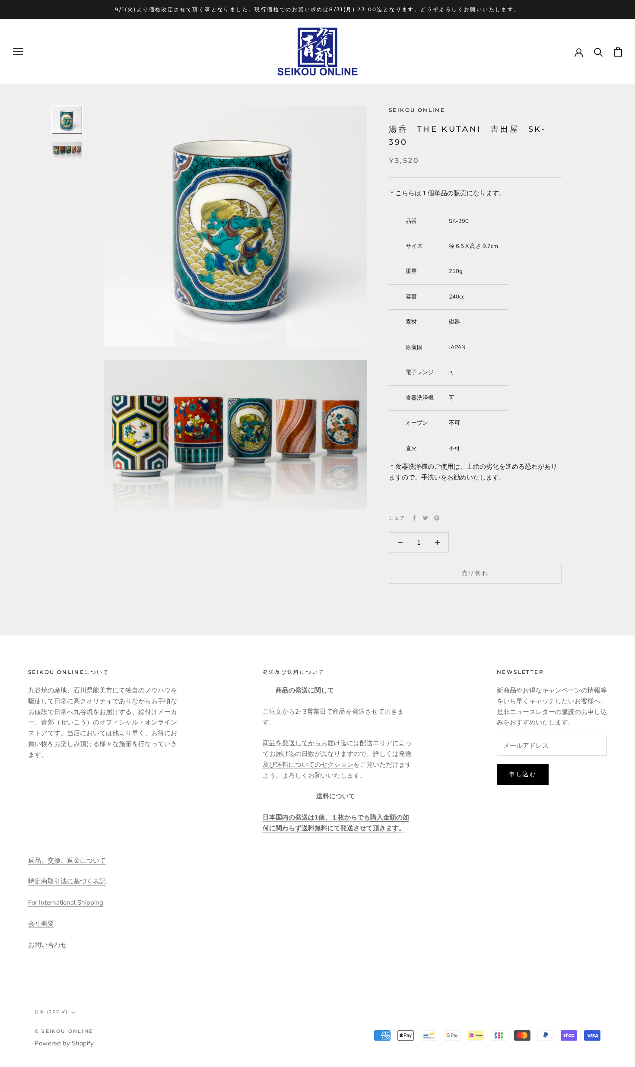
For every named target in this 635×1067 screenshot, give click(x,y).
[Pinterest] (436, 518)
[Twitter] (425, 518)
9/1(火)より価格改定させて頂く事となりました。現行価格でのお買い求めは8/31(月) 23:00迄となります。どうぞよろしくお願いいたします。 (317, 9)
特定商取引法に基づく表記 (67, 881)
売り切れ (475, 572)
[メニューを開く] (18, 51)
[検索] (598, 51)
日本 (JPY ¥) (51, 1012)
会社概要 (41, 923)
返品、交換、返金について (67, 860)
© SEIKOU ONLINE (64, 1031)
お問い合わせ (47, 944)
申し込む (522, 774)
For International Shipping (65, 902)
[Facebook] (414, 518)
